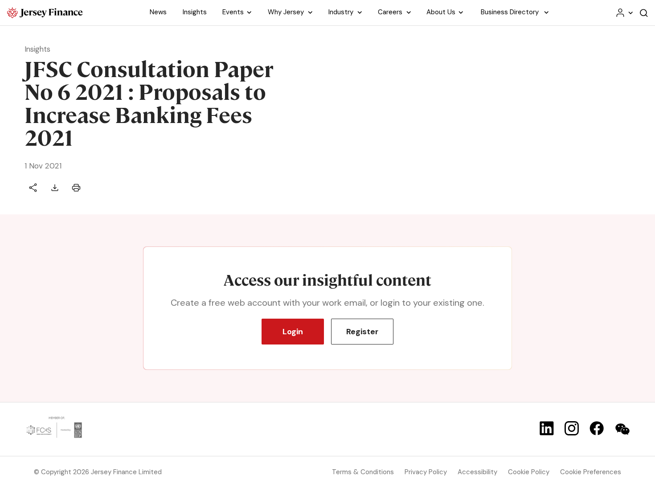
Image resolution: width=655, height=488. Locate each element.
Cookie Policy (528, 471)
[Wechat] (622, 429)
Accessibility (477, 471)
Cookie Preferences (590, 471)
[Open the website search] (644, 12)
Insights (37, 49)
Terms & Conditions (363, 471)
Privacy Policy (426, 471)
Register (362, 331)
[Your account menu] (624, 12)
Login (292, 331)
